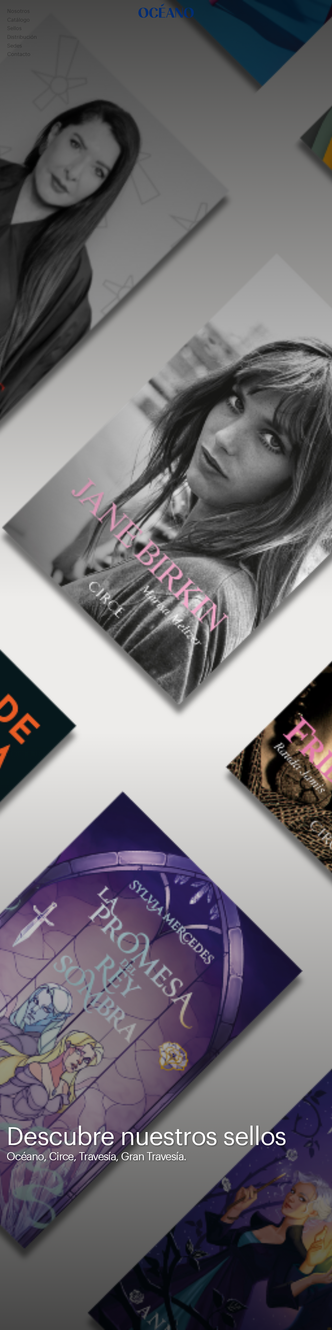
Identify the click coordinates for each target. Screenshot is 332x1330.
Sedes (14, 46)
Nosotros (18, 11)
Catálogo (18, 20)
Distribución (22, 37)
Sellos (14, 28)
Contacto (18, 54)
